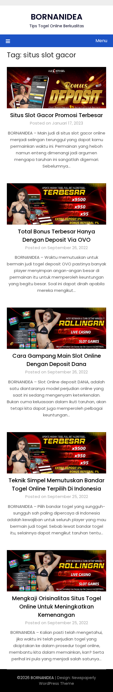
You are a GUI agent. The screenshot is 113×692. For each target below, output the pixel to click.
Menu (101, 40)
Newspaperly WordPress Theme (67, 680)
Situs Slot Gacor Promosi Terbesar (56, 115)
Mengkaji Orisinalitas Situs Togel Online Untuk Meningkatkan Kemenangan (56, 606)
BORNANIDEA (57, 16)
